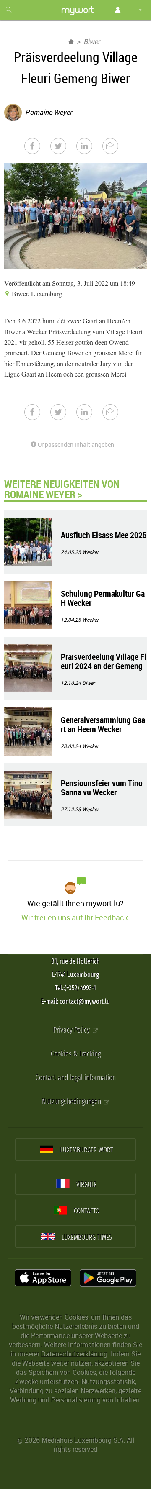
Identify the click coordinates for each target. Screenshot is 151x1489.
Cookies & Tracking (76, 1054)
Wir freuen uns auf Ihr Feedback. (75, 917)
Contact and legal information (76, 1078)
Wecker (90, 551)
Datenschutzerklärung (74, 1353)
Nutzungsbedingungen (72, 1101)
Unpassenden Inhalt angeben (75, 444)
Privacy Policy (72, 1030)
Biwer (91, 41)
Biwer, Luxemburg (36, 293)
